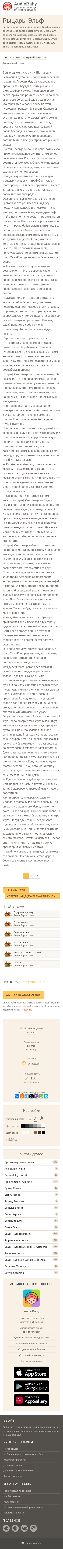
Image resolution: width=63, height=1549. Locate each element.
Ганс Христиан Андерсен (19, 1181)
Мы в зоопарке (21, 942)
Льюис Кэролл (13, 1214)
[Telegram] (26, 1096)
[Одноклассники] (22, 1096)
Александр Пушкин (15, 1168)
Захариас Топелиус (16, 1266)
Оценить (31, 1032)
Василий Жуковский (16, 1175)
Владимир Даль (14, 1220)
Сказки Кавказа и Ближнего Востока (25, 1259)
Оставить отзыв (34, 982)
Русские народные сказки (19, 1162)
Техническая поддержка (17, 1490)
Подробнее (26, 1010)
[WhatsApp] (41, 1096)
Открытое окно (21, 922)
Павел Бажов (12, 1227)
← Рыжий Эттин (16, 890)
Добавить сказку (13, 1465)
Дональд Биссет (14, 1207)
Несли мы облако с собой (27, 952)
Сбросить (11, 1138)
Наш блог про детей (15, 1459)
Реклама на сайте (14, 1512)
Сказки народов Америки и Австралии (26, 1246)
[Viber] (36, 1096)
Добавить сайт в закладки (18, 1470)
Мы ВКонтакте (12, 1496)
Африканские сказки (16, 1240)
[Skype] (46, 1096)
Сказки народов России (18, 1233)
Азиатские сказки (14, 1253)
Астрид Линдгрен (14, 1201)
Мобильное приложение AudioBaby (24, 1454)
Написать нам (12, 1501)
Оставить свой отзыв (23, 994)
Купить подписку (13, 1476)
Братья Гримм (13, 1188)
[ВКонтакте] (17, 1096)
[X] (31, 1096)
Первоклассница (22, 932)
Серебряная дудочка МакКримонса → (32, 896)
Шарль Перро (12, 1194)
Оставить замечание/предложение (23, 1507)
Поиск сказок (11, 1448)
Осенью (18, 962)
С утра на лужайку (23, 912)
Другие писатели (14, 1272)
